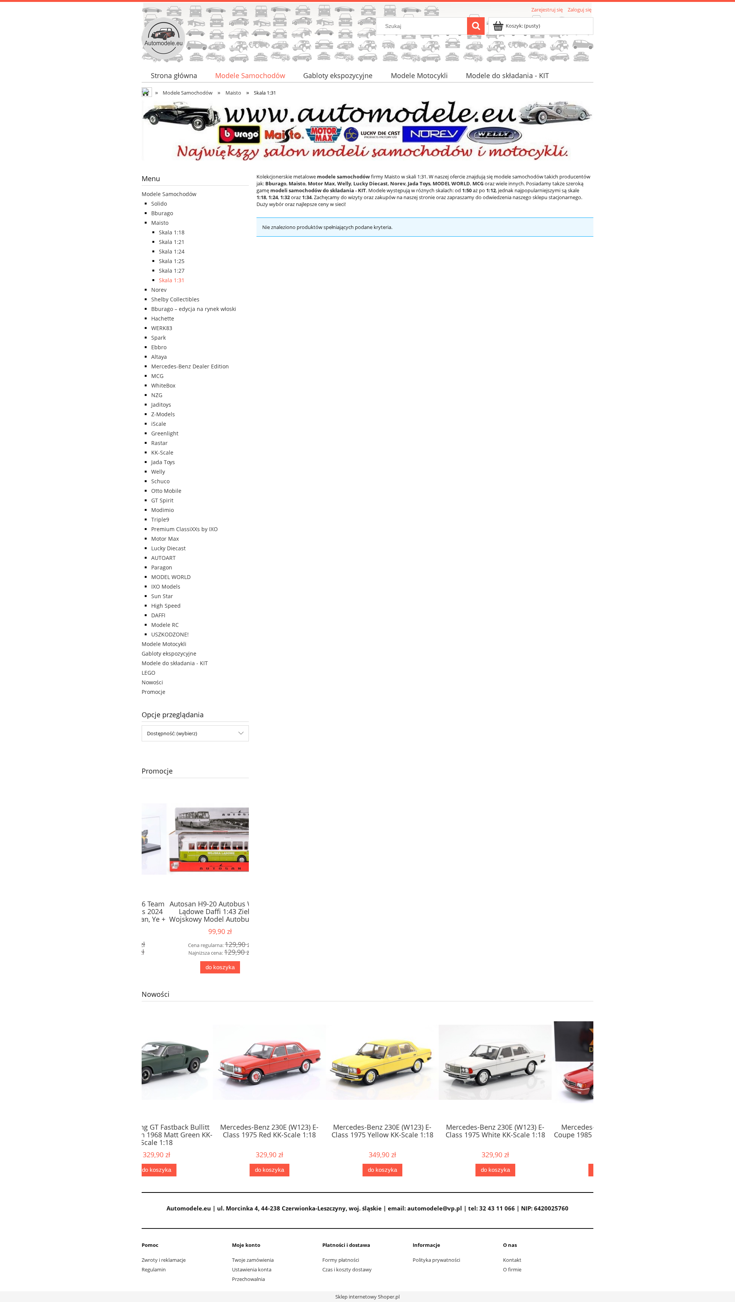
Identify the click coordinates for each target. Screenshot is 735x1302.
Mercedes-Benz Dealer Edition (190, 366)
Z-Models (163, 414)
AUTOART (163, 557)
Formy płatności (340, 1259)
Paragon (161, 567)
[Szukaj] (476, 26)
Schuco (160, 481)
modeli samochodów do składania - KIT (318, 190)
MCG (157, 375)
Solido (159, 203)
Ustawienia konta (251, 1269)
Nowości (152, 682)
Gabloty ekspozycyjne (169, 653)
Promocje (153, 691)
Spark (158, 337)
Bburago (162, 213)
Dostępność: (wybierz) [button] (172, 733)
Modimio (162, 510)
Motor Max (165, 538)
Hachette (162, 318)
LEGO (148, 672)
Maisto (159, 222)
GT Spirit (162, 500)
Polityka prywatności (436, 1259)
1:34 (307, 197)
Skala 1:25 (172, 261)
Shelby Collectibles (175, 299)
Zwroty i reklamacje (164, 1259)
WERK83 (161, 328)
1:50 (467, 190)
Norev (159, 289)
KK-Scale (162, 452)
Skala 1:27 (172, 270)
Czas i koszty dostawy (347, 1269)
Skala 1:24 (172, 251)
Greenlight (164, 433)
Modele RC (165, 624)
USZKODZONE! (170, 634)
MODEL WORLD (171, 577)
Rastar (159, 443)
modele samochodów (343, 176)
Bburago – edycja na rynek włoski (193, 308)
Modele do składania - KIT (175, 663)
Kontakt (512, 1259)
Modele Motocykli (164, 644)
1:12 (491, 190)
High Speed (166, 605)
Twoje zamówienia (253, 1259)
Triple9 (160, 519)
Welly (158, 471)
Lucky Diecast (168, 548)
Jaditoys (161, 404)
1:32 (285, 197)
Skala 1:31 (172, 280)
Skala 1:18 (172, 232)
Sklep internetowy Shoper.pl (367, 1296)
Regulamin (154, 1269)
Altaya (159, 356)
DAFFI (158, 615)
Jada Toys (163, 462)
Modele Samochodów (169, 194)
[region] (367, 130)
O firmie (512, 1269)
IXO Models (165, 586)
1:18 (261, 197)
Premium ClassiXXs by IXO (184, 529)
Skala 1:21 (172, 241)
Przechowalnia (248, 1279)
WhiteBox (163, 385)
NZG (156, 395)
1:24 (273, 197)
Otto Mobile (166, 490)
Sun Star (162, 596)
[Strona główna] (163, 37)
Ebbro (159, 347)
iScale (158, 423)
